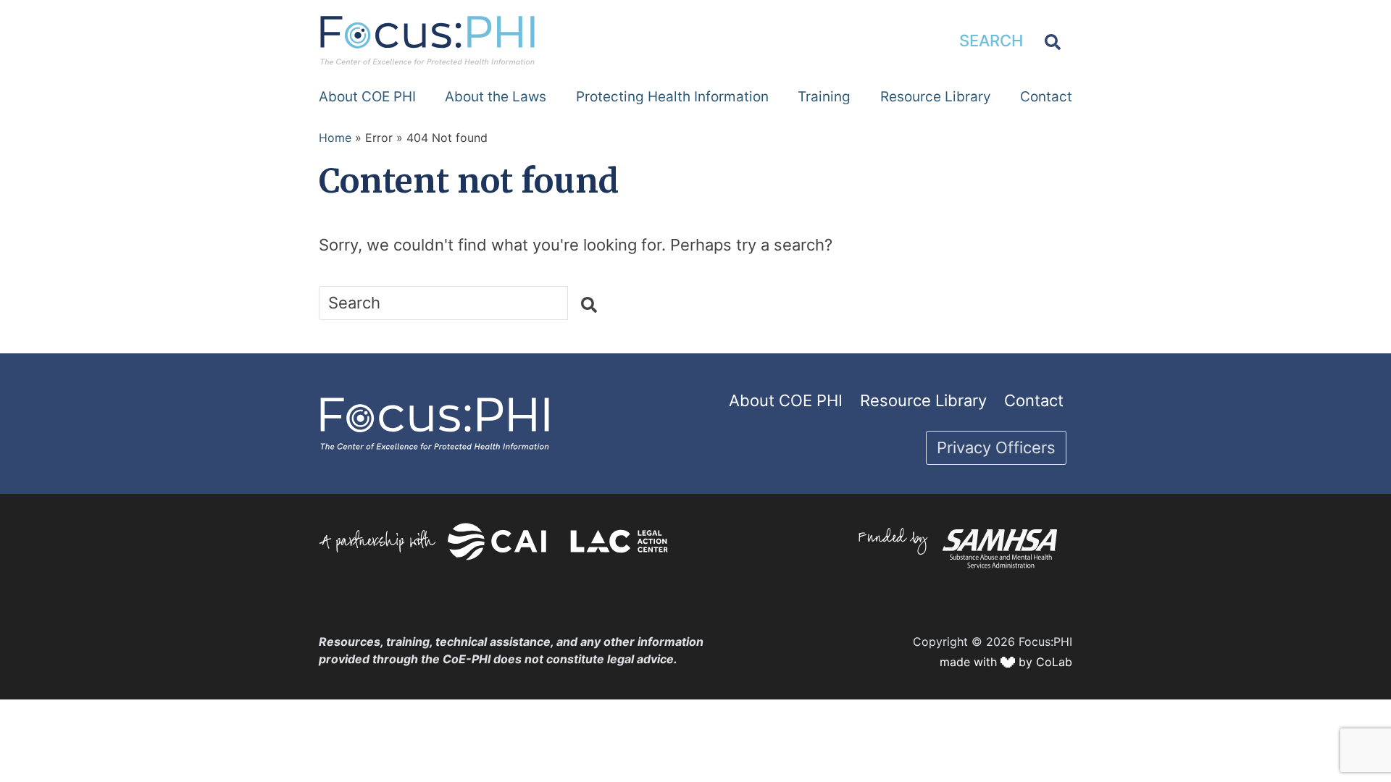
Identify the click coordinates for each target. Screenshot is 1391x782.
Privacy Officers (996, 447)
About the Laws (495, 96)
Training (824, 96)
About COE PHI (367, 96)
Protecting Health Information (672, 96)
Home (335, 137)
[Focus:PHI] (427, 39)
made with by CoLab (1006, 662)
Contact (1046, 96)
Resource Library (935, 96)
